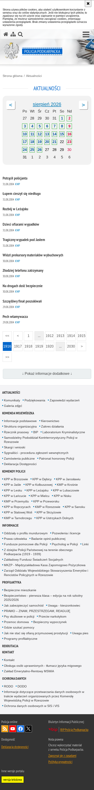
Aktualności (34, 76)
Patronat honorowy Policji (56, 458)
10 (25, 134)
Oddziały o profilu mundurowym (26, 533)
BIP (35, 432)
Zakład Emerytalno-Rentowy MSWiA (29, 671)
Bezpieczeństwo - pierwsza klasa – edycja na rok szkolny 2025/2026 (43, 598)
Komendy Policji (13, 471)
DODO (22, 686)
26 (40, 150)
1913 (60, 334)
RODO (8, 686)
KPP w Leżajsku (37, 490)
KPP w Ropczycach (17, 507)
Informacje (10, 525)
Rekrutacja (10, 646)
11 (32, 134)
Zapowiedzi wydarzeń (65, 400)
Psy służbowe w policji (19, 616)
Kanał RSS (4, 728)
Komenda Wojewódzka (18, 413)
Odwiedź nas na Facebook (20, 728)
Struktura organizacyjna (20, 426)
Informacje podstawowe (20, 421)
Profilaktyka (11, 582)
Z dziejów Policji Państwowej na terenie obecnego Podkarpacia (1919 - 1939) (38, 552)
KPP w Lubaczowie (66, 490)
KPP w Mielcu (40, 496)
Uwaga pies (80, 633)
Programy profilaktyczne (20, 638)
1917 (17, 345)
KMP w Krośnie (67, 484)
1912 (49, 334)
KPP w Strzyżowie (49, 512)
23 (69, 142)
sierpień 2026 (47, 104)
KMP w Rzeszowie (47, 507)
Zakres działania (52, 426)
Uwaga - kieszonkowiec (64, 605)
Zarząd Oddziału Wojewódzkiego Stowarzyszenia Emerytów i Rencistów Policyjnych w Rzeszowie (46, 572)
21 (54, 142)
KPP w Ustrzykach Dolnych (54, 518)
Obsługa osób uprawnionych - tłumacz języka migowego (43, 665)
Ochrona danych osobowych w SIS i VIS (31, 706)
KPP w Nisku (62, 496)
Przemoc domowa (16, 622)
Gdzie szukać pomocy (19, 627)
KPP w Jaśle (12, 484)
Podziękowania (34, 400)
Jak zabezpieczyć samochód (24, 605)
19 (40, 142)
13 (47, 134)
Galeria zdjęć (13, 406)
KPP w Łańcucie (15, 496)
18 (32, 142)
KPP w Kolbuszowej (38, 484)
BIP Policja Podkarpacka (74, 729)
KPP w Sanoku (75, 507)
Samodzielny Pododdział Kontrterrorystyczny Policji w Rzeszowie (40, 440)
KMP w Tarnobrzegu (18, 518)
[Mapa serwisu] (13, 34)
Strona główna (13, 76)
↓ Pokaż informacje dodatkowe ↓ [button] (47, 373)
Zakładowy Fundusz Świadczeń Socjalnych (33, 559)
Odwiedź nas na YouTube (12, 728)
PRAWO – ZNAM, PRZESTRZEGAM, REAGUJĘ (37, 611)
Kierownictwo (50, 421)
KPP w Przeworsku (46, 501)
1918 (28, 345)
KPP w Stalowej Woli (18, 512)
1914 (70, 334)
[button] (86, 34)
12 (40, 134)
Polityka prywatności (60, 761)
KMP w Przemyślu (16, 501)
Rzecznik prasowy (16, 432)
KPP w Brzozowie (16, 479)
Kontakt (8, 652)
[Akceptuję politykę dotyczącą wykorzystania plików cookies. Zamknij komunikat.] (88, 3)
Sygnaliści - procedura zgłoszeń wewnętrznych (36, 453)
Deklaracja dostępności (14, 747)
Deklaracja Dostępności (20, 464)
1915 (81, 334)
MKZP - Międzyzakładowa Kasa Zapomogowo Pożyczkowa (44, 565)
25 (32, 150)
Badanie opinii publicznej (48, 538)
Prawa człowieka (15, 538)
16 (69, 134)
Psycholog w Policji (65, 544)
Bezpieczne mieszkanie (20, 590)
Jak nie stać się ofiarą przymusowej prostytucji (36, 633)
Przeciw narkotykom (52, 616)
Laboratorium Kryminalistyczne (63, 432)
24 (25, 150)
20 (47, 142)
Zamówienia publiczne (19, 458)
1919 (39, 345)
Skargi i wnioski (14, 447)
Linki (85, 544)
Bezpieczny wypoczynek (50, 622)
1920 (49, 345)
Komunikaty (12, 400)
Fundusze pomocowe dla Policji (25, 544)
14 (54, 134)
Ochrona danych (14, 678)
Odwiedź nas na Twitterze (28, 728)
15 (62, 134)
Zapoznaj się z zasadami (62, 755)
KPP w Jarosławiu (68, 479)
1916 (7, 345)
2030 (70, 345)
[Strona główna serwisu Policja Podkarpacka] (5, 34)
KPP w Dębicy (42, 479)
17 (25, 142)
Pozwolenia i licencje (66, 533)
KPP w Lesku (13, 490)
